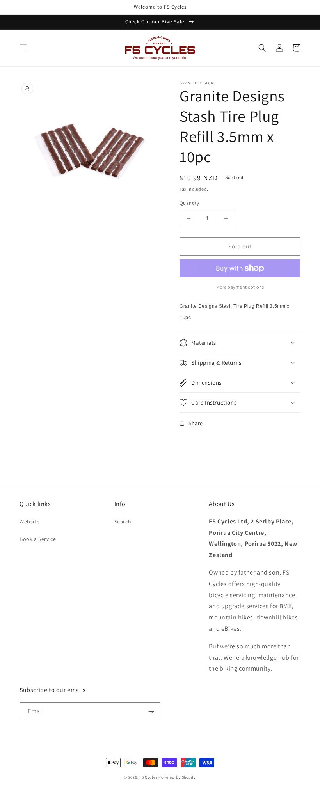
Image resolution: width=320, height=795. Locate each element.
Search (123, 521)
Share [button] (195, 423)
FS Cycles (148, 777)
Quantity (189, 203)
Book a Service (38, 539)
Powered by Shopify (177, 777)
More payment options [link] (240, 287)
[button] (23, 48)
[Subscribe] (151, 711)
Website (29, 521)
